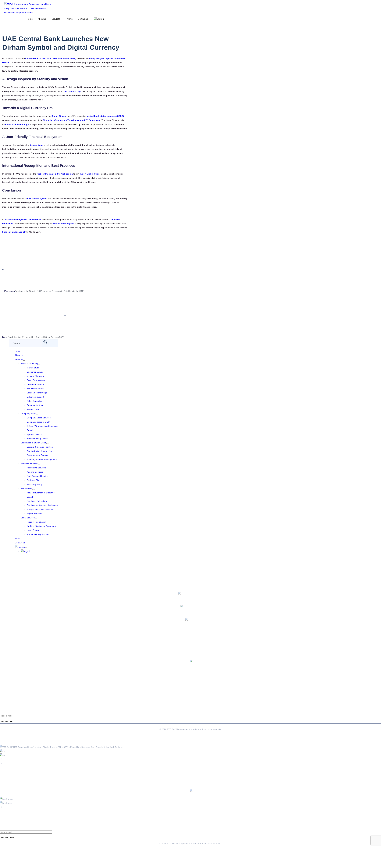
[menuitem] (21, 547)
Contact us (83, 19)
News (70, 19)
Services (56, 19)
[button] (56, 19)
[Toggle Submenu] (24, 360)
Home (30, 19)
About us (42, 19)
